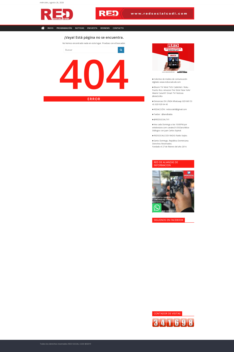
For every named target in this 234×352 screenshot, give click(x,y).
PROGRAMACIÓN (64, 28)
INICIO (50, 28)
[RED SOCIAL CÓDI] (43, 28)
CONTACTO (118, 28)
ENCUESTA (92, 28)
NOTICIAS (79, 28)
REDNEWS (105, 28)
